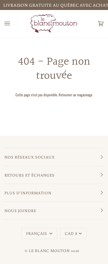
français (37, 233)
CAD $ (71, 233)
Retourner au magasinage (75, 94)
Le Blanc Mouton (49, 250)
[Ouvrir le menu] (12, 23)
